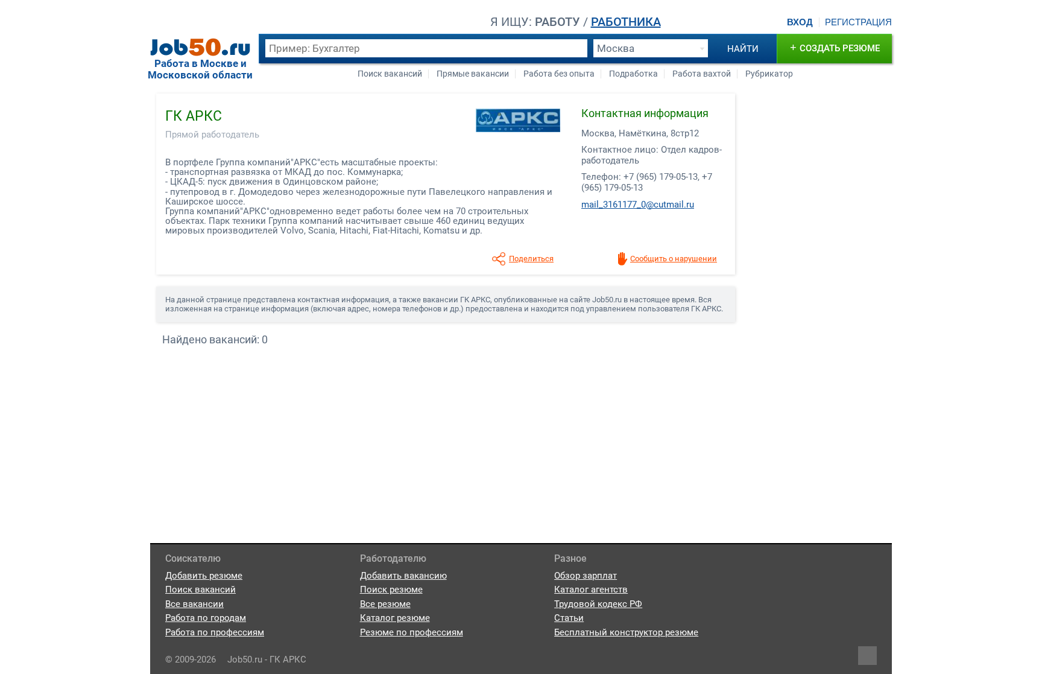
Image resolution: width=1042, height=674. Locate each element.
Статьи (569, 617)
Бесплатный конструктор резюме (626, 632)
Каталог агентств (591, 589)
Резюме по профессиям (411, 632)
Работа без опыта (559, 73)
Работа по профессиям (214, 632)
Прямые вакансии (473, 73)
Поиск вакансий (390, 73)
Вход (800, 22)
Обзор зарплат (585, 575)
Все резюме (385, 604)
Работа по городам (205, 617)
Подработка (633, 73)
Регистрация (858, 22)
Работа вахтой (701, 73)
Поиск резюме (391, 589)
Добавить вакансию (403, 575)
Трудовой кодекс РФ (598, 604)
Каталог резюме (395, 617)
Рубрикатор (769, 73)
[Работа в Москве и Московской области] (200, 47)
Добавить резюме (203, 575)
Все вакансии (194, 604)
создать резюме (835, 47)
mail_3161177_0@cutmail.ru (637, 204)
